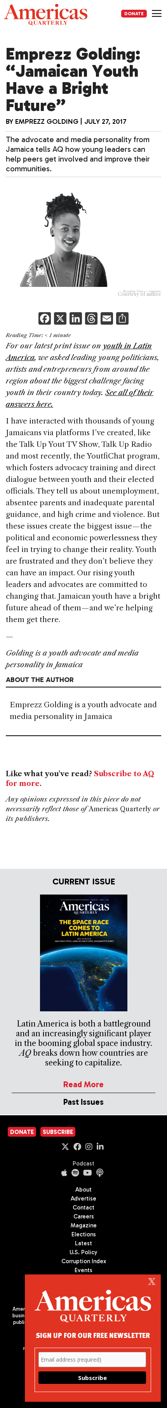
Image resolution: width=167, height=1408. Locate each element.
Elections (83, 1234)
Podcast (83, 1163)
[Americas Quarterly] (45, 14)
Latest (83, 1243)
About (83, 1189)
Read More (83, 1084)
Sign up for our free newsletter (93, 1335)
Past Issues (83, 1102)
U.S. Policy (83, 1252)
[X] (60, 319)
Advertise (83, 1198)
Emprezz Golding (46, 121)
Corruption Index (83, 1261)
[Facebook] (44, 319)
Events (83, 1270)
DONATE (134, 13)
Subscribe (58, 1132)
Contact (83, 1207)
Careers (83, 1216)
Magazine (84, 1225)
